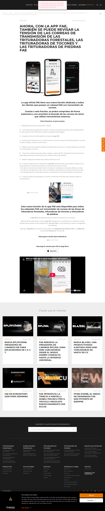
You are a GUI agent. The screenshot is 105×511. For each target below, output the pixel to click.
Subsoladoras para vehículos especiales (29, 454)
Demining (5, 473)
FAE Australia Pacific (71, 482)
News (11, 13)
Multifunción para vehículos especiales (91, 456)
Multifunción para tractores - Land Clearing (92, 449)
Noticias (47, 466)
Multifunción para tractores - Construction (92, 452)
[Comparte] (100, 14)
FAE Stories (47, 473)
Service (87, 466)
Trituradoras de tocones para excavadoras (52, 458)
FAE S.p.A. (5, 13)
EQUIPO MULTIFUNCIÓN (93, 446)
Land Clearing (27, 469)
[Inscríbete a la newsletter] (103, 150)
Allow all (91, 495)
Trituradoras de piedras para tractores (72, 451)
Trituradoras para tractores (9, 451)
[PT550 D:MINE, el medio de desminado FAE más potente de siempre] (87, 389)
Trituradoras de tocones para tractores (52, 451)
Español (7, 491)
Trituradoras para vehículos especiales (9, 461)
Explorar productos (88, 4)
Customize (90, 500)
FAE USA (66, 480)
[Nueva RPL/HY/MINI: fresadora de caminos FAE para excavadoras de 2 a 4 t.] (18, 340)
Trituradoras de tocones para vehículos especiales (52, 461)
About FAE (67, 469)
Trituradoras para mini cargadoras (10, 454)
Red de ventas (68, 471)
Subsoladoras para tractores (29, 451)
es (100, 5)
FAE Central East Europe (72, 475)
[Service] (103, 143)
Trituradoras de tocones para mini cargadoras (52, 454)
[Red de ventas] (103, 146)
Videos (46, 477)
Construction (7, 471)
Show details (25, 507)
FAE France (67, 477)
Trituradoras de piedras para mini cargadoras (72, 454)
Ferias (45, 471)
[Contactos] (103, 139)
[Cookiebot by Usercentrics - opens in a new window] (10, 508)
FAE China (67, 486)
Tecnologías (47, 475)
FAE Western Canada (70, 484)
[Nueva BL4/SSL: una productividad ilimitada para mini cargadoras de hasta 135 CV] (87, 340)
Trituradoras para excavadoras (9, 458)
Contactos (87, 469)
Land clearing (7, 469)
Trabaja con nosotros (89, 473)
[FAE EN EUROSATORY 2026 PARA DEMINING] (18, 389)
